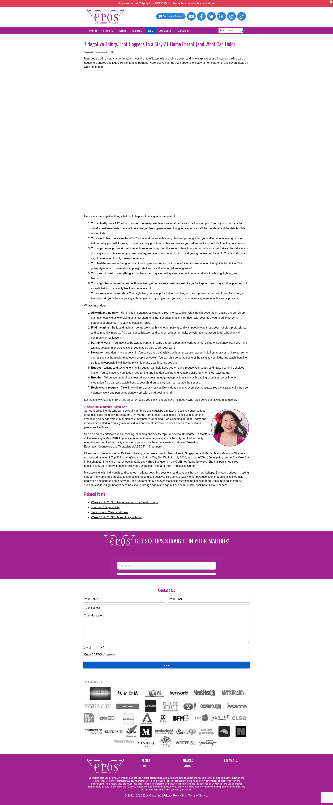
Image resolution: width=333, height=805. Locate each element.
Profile (93, 30)
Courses (137, 30)
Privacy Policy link (174, 795)
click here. (202, 485)
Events (122, 30)
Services (108, 30)
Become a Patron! (173, 16)
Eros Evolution (157, 461)
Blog (150, 30)
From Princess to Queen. (181, 465)
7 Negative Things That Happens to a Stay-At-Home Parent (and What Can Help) (159, 44)
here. (225, 485)
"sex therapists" (158, 781)
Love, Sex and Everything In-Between (116, 465)
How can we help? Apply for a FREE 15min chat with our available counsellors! (166, 3)
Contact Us (165, 30)
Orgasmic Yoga (150, 465)
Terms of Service (198, 795)
